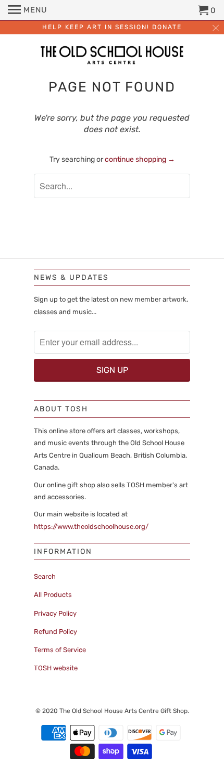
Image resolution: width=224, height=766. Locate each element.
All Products (53, 595)
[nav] (27, 10)
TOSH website (56, 668)
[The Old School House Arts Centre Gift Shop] (112, 56)
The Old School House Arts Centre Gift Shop (123, 711)
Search (45, 576)
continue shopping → (140, 159)
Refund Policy (55, 631)
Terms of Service (60, 650)
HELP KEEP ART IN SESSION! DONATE (112, 27)
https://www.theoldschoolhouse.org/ (91, 526)
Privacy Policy (55, 613)
